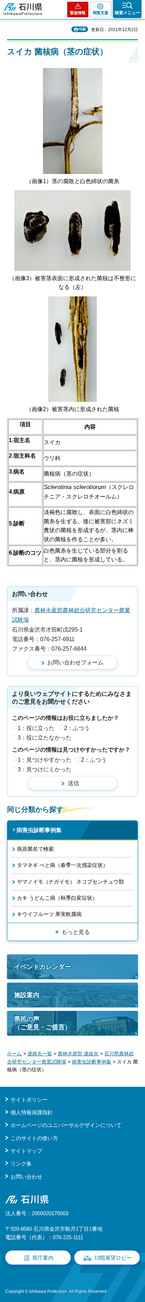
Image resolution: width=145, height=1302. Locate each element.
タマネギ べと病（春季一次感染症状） (62, 865)
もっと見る (76, 932)
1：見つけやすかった (44, 760)
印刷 (82, 29)
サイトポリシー (29, 1100)
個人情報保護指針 (32, 1112)
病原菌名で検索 (35, 849)
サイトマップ (26, 1151)
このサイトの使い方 (34, 1138)
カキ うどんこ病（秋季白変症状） (57, 898)
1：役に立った (36, 728)
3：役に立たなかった (44, 738)
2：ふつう (77, 728)
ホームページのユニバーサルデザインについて (66, 1125)
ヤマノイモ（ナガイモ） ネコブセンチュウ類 (70, 882)
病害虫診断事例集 (39, 830)
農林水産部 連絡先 (78, 1053)
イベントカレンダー (42, 966)
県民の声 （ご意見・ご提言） (42, 1023)
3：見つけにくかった (44, 769)
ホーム (14, 1053)
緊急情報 (78, 13)
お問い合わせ (26, 1177)
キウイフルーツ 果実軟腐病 (49, 914)
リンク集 (21, 1164)
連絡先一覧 (39, 1053)
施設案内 (26, 995)
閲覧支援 (100, 13)
